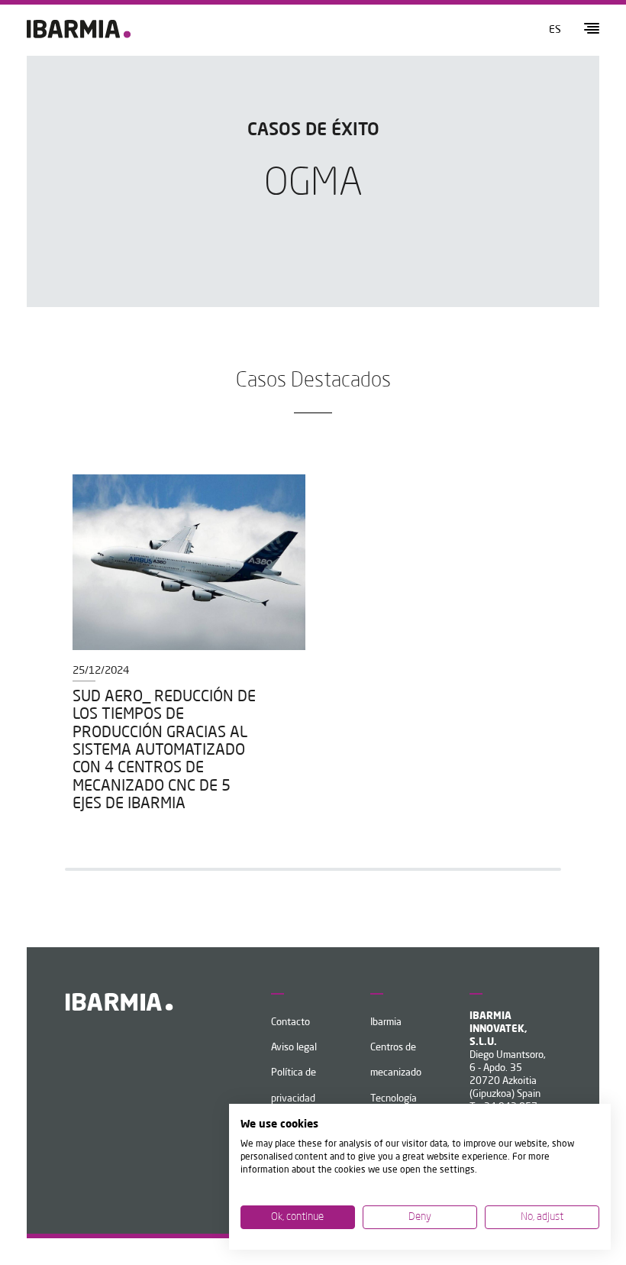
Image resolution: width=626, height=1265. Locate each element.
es (555, 29)
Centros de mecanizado (395, 1060)
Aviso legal (294, 1048)
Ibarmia (386, 1022)
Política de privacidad (293, 1085)
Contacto (290, 1022)
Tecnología (393, 1099)
